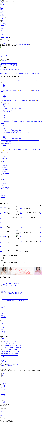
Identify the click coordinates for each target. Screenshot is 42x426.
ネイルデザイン (3, 193)
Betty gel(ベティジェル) (3, 306)
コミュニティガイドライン (4, 386)
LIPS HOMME (3, 399)
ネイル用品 (2, 327)
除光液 (2, 329)
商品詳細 (1, 48)
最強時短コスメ (3, 195)
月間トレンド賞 (3, 318)
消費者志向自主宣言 (3, 383)
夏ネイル (2, 194)
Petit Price (2, 305)
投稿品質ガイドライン (3, 387)
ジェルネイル (7, 55)
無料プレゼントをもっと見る (3, 361)
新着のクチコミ (3, 394)
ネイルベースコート (3, 332)
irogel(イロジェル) (4, 37)
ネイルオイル (2, 328)
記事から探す (2, 28)
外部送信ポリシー (3, 382)
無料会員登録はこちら (4, 19)
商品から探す (2, 25)
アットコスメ (2, 200)
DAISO (2, 307)
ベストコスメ (2, 30)
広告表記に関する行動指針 (18, 44)
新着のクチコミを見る (3, 26)
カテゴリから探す (3, 23)
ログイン (2, 14)
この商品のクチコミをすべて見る (4, 158)
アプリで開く (1, 2)
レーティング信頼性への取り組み (25, 44)
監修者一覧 (2, 392)
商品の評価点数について (4, 385)
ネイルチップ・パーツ (3, 330)
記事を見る (1, 302)
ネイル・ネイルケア (3, 55)
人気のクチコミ (3, 393)
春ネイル (2, 198)
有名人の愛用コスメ (3, 317)
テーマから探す (3, 314)
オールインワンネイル (3, 331)
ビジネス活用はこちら (3, 389)
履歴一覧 (3, 20)
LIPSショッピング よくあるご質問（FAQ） (6, 403)
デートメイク (2, 196)
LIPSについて (2, 379)
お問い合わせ (2, 34)
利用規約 (2, 381)
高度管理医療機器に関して (4, 402)
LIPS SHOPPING (3, 22)
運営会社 (2, 33)
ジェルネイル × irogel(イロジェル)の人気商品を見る (6, 188)
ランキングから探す (3, 24)
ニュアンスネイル (3, 197)
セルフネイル (2, 191)
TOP (1, 56)
